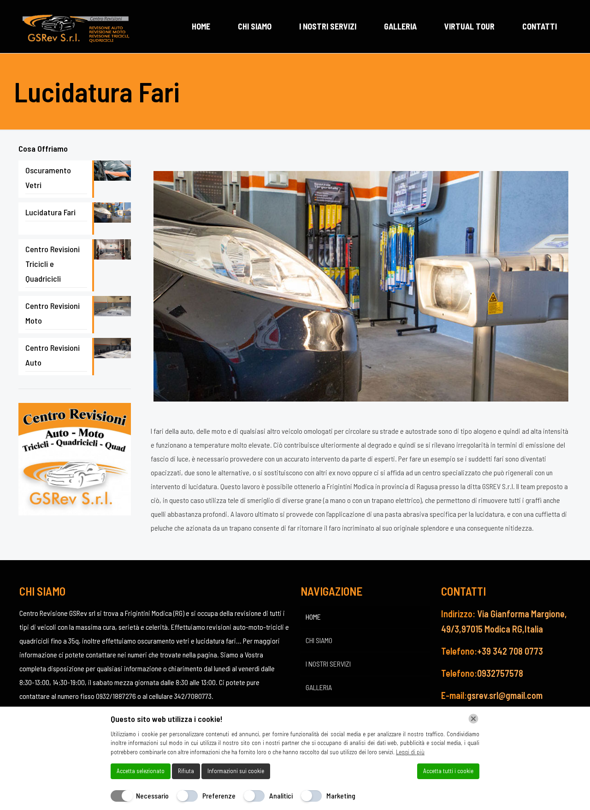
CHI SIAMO (319, 640)
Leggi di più (410, 752)
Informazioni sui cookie (235, 771)
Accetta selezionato (141, 771)
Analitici (281, 795)
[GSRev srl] (75, 26)
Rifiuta (186, 771)
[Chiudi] (473, 719)
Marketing (340, 795)
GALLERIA (319, 687)
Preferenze (219, 795)
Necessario (152, 795)
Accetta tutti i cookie (448, 771)
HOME (313, 616)
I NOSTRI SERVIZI (328, 663)
